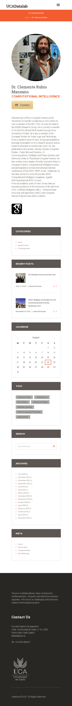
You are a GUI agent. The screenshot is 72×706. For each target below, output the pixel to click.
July (22, 474)
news (20, 242)
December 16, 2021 (23, 311)
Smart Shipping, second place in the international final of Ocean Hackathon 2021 (42, 303)
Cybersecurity (42, 397)
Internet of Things (40, 402)
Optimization (23, 417)
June (22, 486)
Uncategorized (24, 248)
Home (27, 17)
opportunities (23, 245)
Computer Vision (24, 397)
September (24, 483)
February (23, 508)
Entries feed (22, 547)
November (24, 480)
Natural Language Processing (29, 412)
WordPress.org (23, 553)
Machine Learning (25, 407)
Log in (20, 544)
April (22, 490)
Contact (24, 105)
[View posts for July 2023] (18, 337)
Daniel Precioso (35, 286)
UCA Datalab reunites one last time (42, 274)
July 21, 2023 (21, 286)
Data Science (23, 402)
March (22, 493)
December (23, 477)
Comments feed (24, 550)
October (23, 502)
